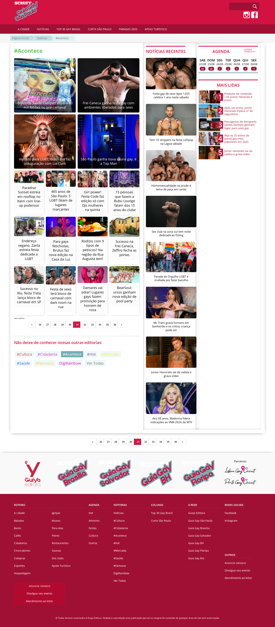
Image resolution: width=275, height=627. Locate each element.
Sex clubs (58, 558)
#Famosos (45, 363)
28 (55, 324)
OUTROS (230, 555)
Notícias (42, 38)
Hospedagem (22, 573)
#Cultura (24, 354)
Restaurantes (60, 543)
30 (70, 324)
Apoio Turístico (61, 565)
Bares (17, 528)
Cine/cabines (22, 550)
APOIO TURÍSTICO (156, 29)
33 (92, 324)
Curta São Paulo (161, 520)
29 (62, 324)
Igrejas (56, 513)
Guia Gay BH (196, 543)
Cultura (93, 535)
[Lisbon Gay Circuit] (240, 470)
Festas (93, 528)
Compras (19, 558)
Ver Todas (95, 363)
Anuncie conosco (39, 586)
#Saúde (23, 363)
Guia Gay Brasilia (199, 528)
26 (40, 324)
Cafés (17, 535)
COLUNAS (157, 505)
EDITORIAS (120, 505)
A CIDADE (24, 29)
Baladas (19, 520)
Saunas (56, 550)
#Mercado (110, 354)
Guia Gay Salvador (199, 535)
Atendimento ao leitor (39, 601)
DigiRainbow (70, 363)
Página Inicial (20, 38)
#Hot (91, 354)
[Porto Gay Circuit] (240, 481)
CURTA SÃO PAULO (99, 29)
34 (100, 324)
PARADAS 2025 (128, 29)
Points (55, 535)
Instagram (231, 520)
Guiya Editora (196, 513)
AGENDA (234, 51)
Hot (91, 513)
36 (115, 324)
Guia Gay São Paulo (200, 520)
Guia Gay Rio (196, 558)
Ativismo (94, 520)
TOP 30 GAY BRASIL (68, 29)
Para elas (57, 528)
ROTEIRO (19, 505)
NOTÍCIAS (43, 29)
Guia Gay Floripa (198, 550)
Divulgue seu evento (39, 593)
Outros (93, 543)
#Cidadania (47, 354)
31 (77, 324)
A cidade (19, 513)
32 (85, 324)
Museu (56, 520)
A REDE (192, 505)
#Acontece (62, 38)
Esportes (19, 565)
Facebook (230, 513)
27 (47, 324)
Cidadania (20, 543)
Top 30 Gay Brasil (162, 513)
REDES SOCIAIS (234, 505)
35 (107, 324)
